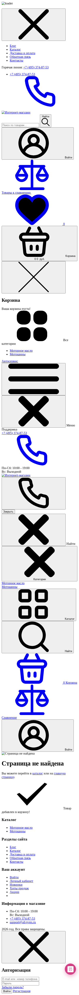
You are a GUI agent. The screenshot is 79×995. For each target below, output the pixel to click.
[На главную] (16, 112)
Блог (13, 46)
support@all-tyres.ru (23, 922)
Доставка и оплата (22, 53)
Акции (14, 892)
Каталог (15, 49)
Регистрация (21, 991)
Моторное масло (13, 583)
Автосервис (10, 361)
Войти (14, 877)
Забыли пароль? (13, 987)
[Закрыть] (34, 411)
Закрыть (8, 511)
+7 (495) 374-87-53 (36, 67)
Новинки (16, 884)
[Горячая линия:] (34, 493)
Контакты (16, 60)
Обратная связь (20, 56)
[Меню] (34, 379)
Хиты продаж (19, 888)
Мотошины (9, 586)
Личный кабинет (21, 881)
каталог (37, 773)
